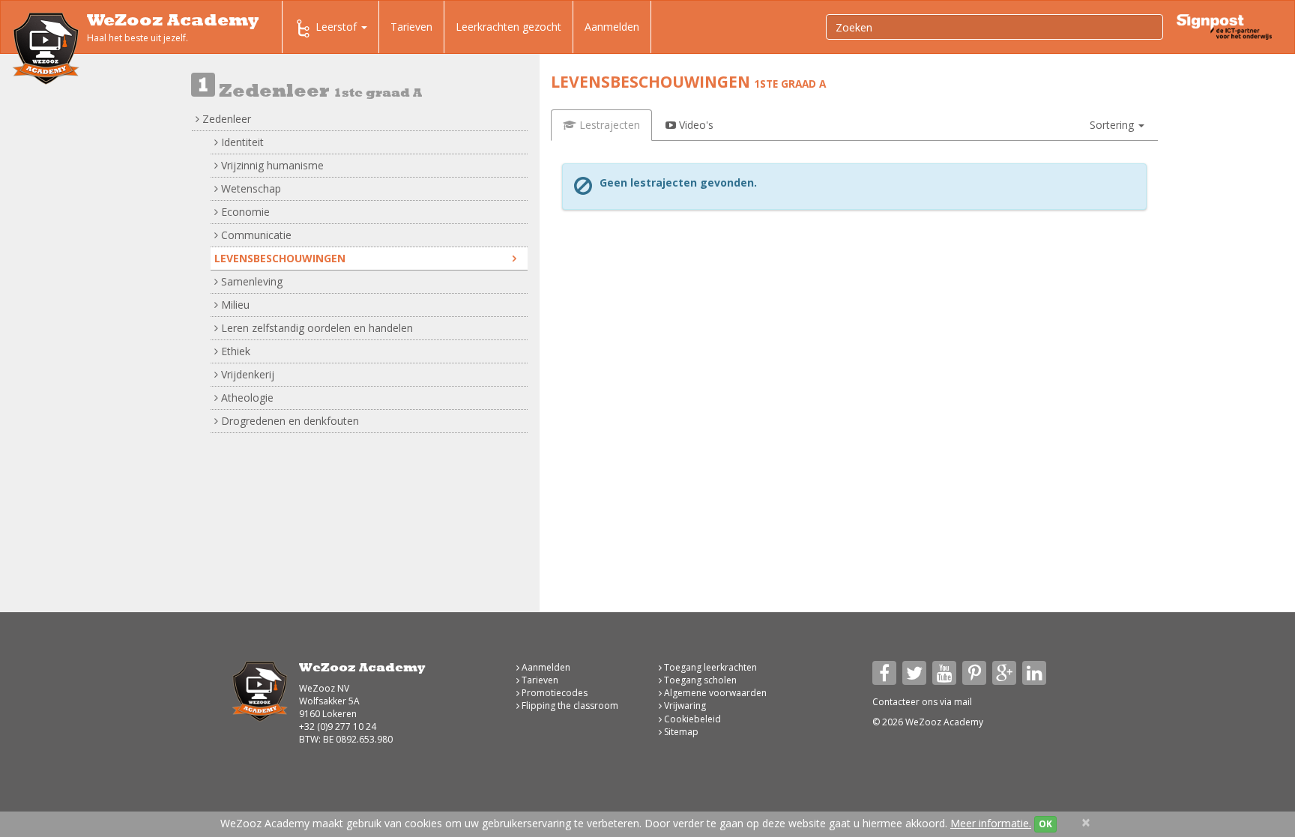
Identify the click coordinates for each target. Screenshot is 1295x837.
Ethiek (234, 351)
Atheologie (246, 397)
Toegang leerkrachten (709, 667)
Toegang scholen (699, 680)
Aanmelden (612, 26)
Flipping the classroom (568, 705)
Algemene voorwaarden (714, 692)
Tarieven (411, 26)
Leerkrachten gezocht (508, 26)
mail (963, 701)
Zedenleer (225, 119)
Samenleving (250, 281)
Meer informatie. (990, 823)
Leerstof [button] (338, 26)
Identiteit (241, 142)
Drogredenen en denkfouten (288, 421)
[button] (1117, 125)
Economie (244, 212)
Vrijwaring (684, 705)
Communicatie (255, 235)
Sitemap (680, 731)
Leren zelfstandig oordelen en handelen (315, 328)
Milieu (234, 304)
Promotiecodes (553, 692)
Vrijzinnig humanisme (271, 165)
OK (1045, 824)
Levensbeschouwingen (279, 258)
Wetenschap (249, 188)
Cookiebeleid (691, 719)
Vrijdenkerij (246, 374)
